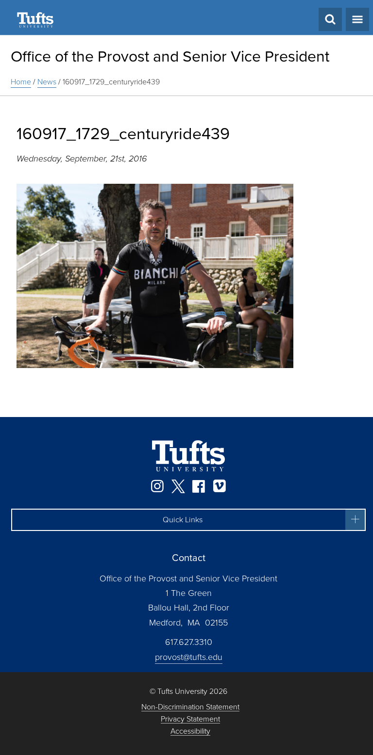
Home (21, 81)
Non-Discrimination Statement (190, 707)
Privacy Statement (190, 719)
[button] (188, 520)
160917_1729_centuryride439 (111, 81)
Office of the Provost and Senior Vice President (170, 56)
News (46, 81)
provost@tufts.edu (188, 657)
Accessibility (190, 731)
